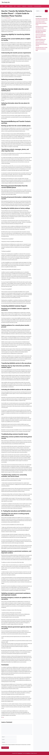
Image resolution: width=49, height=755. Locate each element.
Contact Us (24, 6)
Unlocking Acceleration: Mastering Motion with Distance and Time (41, 44)
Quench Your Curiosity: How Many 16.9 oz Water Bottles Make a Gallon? (41, 36)
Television (10, 6)
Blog (3, 717)
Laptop (6, 6)
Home (2, 6)
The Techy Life (6, 2)
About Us (18, 6)
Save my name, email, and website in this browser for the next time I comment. (16, 744)
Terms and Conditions (37, 6)
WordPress (28, 753)
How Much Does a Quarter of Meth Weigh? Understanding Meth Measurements (41, 31)
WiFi (15, 6)
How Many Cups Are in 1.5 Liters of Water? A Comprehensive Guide (41, 49)
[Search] (46, 11)
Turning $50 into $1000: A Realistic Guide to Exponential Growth (41, 23)
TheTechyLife (20, 753)
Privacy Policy (30, 6)
